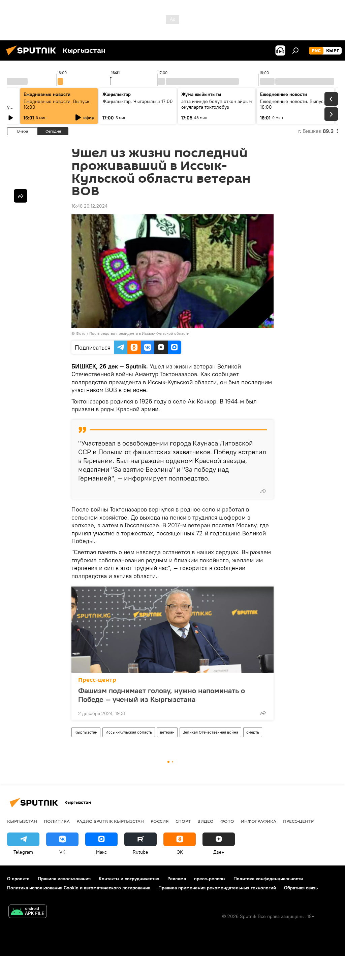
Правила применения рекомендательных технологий (217, 888)
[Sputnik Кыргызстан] (33, 56)
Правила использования (64, 879)
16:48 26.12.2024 (89, 206)
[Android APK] (28, 912)
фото (227, 821)
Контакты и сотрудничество (129, 879)
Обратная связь (301, 888)
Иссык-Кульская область (128, 732)
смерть (252, 732)
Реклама (176, 879)
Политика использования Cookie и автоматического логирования (78, 888)
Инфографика (258, 821)
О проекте (18, 879)
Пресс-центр (97, 680)
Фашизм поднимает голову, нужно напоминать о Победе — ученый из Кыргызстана (161, 695)
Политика (57, 821)
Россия (160, 821)
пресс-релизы (209, 879)
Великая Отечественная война (210, 732)
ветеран (167, 732)
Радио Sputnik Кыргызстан (110, 821)
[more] (263, 491)
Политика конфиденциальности (268, 879)
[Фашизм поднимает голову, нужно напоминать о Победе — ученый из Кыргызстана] (172, 630)
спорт (183, 821)
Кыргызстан (85, 732)
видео (205, 821)
